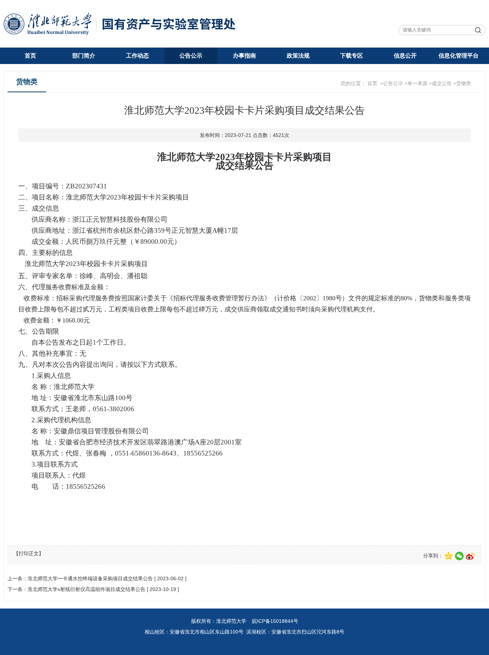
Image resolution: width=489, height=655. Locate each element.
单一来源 (417, 83)
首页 (30, 56)
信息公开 (405, 56)
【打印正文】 (29, 553)
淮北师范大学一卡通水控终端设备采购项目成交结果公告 (90, 578)
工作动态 (137, 56)
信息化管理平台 (459, 56)
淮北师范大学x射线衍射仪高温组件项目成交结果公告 (86, 589)
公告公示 (190, 56)
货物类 (463, 83)
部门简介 (83, 56)
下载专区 (351, 56)
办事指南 (244, 56)
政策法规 (298, 56)
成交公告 (442, 83)
